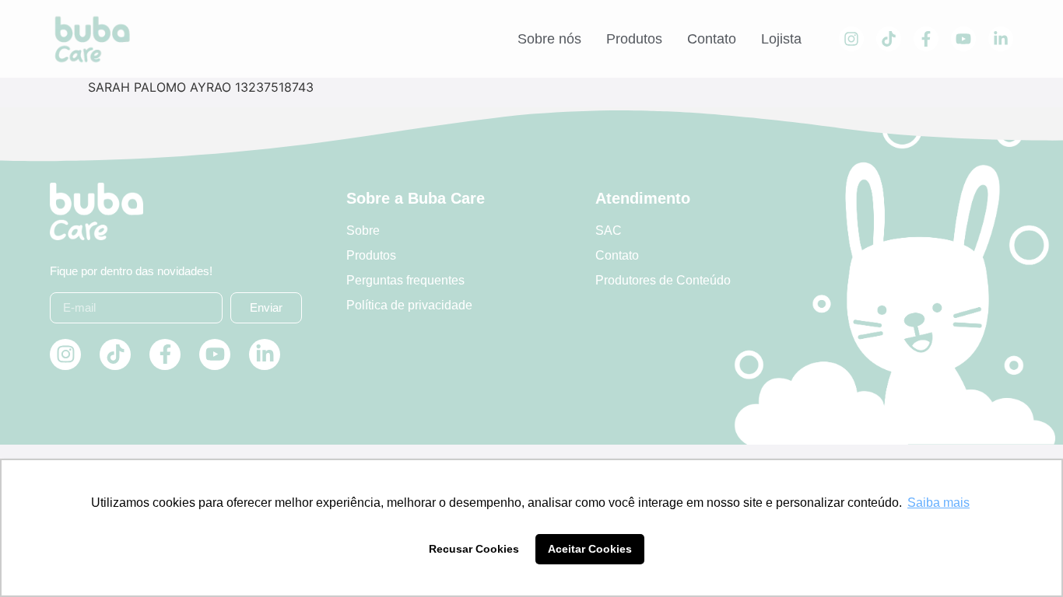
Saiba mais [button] (938, 502)
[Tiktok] (888, 38)
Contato (711, 39)
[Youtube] (963, 38)
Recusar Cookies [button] (474, 549)
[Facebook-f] (926, 38)
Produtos (634, 39)
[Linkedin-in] (1000, 38)
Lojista (781, 39)
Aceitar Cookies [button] (590, 549)
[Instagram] (851, 38)
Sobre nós (549, 39)
